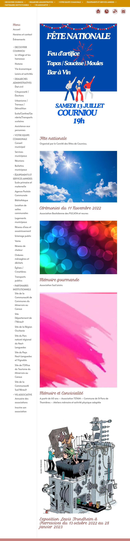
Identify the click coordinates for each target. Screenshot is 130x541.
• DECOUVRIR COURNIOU (13, 2)
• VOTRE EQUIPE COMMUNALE (69, 2)
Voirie (18, 241)
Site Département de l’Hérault (23, 317)
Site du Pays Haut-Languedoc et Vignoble (23, 356)
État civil (19, 86)
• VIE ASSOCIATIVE (41, 5)
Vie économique (23, 68)
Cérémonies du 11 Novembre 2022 (70, 208)
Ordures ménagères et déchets (22, 258)
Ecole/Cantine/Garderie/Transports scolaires (23, 117)
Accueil (16, 29)
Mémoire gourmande (59, 280)
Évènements (19, 39)
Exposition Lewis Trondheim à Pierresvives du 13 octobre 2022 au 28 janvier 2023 (74, 523)
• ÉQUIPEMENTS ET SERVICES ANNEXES (100, 2)
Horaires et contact (22, 34)
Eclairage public (23, 235)
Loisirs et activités (24, 73)
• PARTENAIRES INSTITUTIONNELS (16, 5)
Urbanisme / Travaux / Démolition (21, 104)
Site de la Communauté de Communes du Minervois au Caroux (23, 301)
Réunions (19, 160)
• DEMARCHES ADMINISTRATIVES (40, 2)
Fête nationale (53, 138)
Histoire (19, 63)
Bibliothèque (21, 200)
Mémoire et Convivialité (61, 393)
